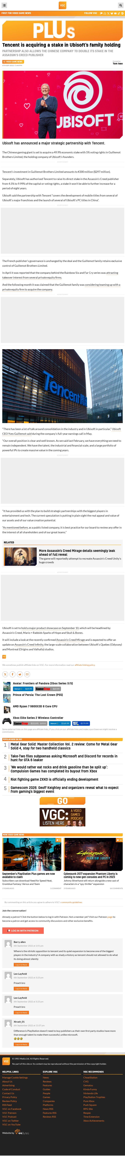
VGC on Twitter (10, 1120)
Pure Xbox (88, 1101)
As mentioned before (15, 527)
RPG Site (88, 1108)
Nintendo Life (90, 1093)
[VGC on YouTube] (115, 13)
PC (79, 200)
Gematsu (88, 1085)
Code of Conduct (11, 1089)
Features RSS (49, 1112)
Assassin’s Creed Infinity (29, 644)
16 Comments (116, 888)
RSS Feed (7, 1104)
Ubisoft (56, 157)
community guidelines (71, 902)
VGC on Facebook (11, 1108)
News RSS (48, 1108)
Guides (46, 1089)
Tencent (7, 171)
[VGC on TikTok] (119, 13)
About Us (7, 1081)
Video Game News (14, 62)
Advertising (8, 1085)
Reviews (47, 1081)
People (46, 1093)
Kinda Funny (90, 1089)
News (46, 1077)
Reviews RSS (49, 1116)
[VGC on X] (108, 13)
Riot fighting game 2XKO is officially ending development (54, 779)
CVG (86, 1081)
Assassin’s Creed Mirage (70, 639)
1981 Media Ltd (21, 1058)
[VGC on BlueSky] (112, 13)
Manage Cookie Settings (15, 1077)
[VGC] (62, 5)
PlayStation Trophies (94, 1097)
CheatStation (90, 1077)
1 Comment (55, 888)
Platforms (48, 1104)
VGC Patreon (9, 1112)
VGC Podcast (9, 1116)
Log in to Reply (21, 965)
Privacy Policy (9, 1097)
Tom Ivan (118, 64)
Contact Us (8, 1093)
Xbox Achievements (93, 1120)
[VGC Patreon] (101, 13)
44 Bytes (22, 1132)
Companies (49, 1101)
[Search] (120, 5)
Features (47, 1085)
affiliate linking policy (85, 665)
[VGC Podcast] (105, 13)
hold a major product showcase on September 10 (50, 628)
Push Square (89, 1104)
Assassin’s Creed (97, 179)
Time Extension (91, 1116)
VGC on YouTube (11, 1124)
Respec (87, 1112)
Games (46, 1097)
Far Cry (88, 272)
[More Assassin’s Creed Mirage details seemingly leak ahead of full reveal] (20, 556)
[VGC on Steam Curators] (122, 13)
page (109, 916)
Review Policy (9, 1101)
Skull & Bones (74, 632)
